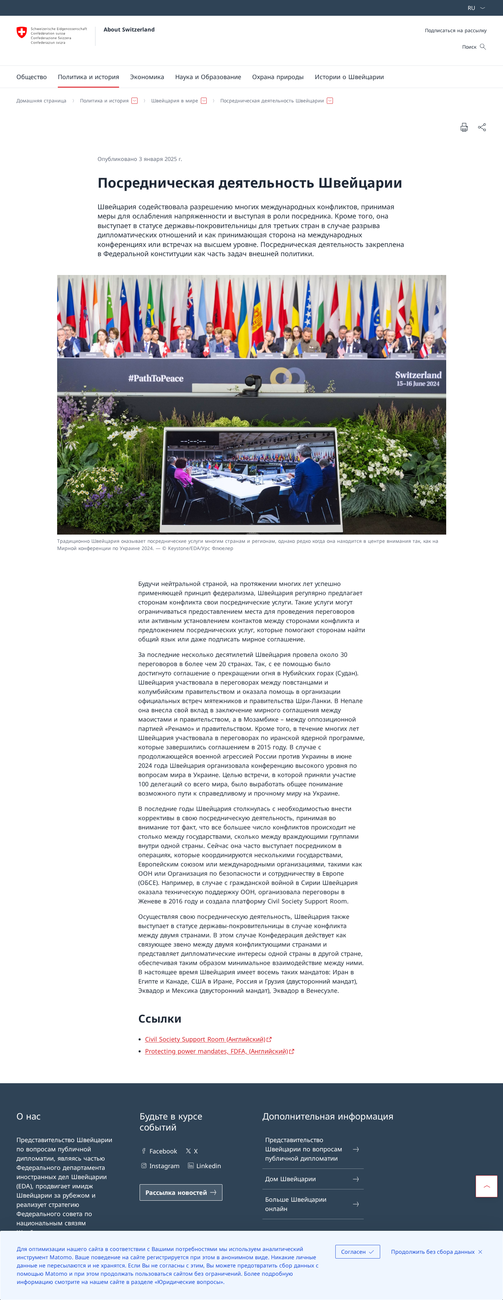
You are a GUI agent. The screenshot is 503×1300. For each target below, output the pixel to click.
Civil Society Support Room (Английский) (205, 1039)
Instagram (165, 1166)
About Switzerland (129, 29)
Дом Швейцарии (290, 1179)
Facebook (163, 1151)
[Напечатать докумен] (464, 127)
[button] (31, 77)
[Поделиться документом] (482, 127)
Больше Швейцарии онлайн (295, 1204)
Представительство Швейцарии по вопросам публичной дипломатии (303, 1149)
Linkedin (208, 1166)
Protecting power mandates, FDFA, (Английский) (216, 1051)
